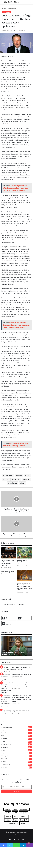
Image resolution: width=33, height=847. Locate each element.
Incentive (16, 479)
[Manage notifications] (28, 843)
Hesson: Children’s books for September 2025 (23, 561)
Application (8, 475)
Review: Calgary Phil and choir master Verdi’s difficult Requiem (7, 562)
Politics (4, 738)
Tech (3, 750)
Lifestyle (4, 758)
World (4, 735)
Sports (4, 730)
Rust (22, 483)
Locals (4, 761)
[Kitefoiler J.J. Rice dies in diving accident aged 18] (6, 677)
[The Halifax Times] (11, 2)
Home (5, 8)
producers (13, 483)
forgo (6, 479)
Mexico (26, 479)
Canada (4, 733)
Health (4, 741)
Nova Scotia (6, 764)
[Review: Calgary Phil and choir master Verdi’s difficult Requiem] (8, 552)
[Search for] (31, 3)
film (27, 475)
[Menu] (2, 3)
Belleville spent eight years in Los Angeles (7, 572)
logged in (10, 604)
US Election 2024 (7, 727)
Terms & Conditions (23, 835)
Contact (6, 835)
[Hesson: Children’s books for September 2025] (24, 552)
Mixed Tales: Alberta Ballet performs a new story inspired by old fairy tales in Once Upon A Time (24, 586)
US (3, 753)
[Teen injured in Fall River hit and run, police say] (6, 712)
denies (19, 475)
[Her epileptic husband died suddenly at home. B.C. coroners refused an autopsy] (6, 687)
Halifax (4, 767)
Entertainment (12, 8)
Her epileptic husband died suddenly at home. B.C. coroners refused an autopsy (21, 685)
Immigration (6, 756)
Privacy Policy (13, 835)
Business (5, 747)
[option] (16, 646)
